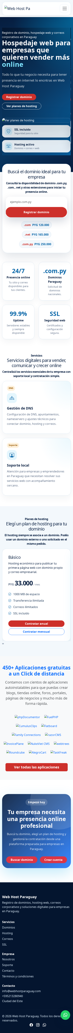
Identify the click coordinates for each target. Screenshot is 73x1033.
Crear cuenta (53, 860)
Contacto (8, 971)
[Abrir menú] (64, 8)
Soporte (7, 965)
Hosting (7, 933)
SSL (4, 944)
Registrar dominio (19, 97)
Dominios (8, 927)
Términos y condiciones (18, 976)
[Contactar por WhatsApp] (65, 1015)
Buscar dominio (22, 860)
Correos (7, 939)
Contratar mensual (36, 632)
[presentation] (2, 643)
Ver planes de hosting (21, 106)
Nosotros (8, 959)
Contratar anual (36, 624)
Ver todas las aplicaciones (36, 767)
